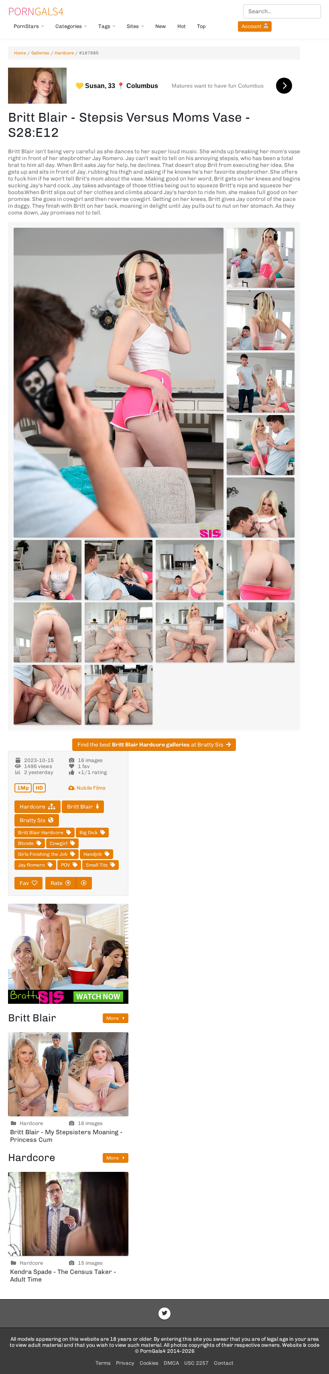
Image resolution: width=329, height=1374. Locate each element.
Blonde (26, 843)
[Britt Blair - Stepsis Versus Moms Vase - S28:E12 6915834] (260, 258)
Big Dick (88, 832)
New (160, 26)
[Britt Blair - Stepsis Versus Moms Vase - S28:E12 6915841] (189, 570)
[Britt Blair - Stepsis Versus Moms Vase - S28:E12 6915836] (260, 383)
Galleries (40, 53)
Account (252, 26)
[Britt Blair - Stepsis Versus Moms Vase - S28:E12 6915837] (260, 445)
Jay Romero (31, 865)
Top (201, 26)
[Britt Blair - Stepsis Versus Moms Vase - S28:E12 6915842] (260, 570)
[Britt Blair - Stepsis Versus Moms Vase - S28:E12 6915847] (47, 695)
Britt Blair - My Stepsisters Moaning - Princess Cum (66, 1135)
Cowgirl (58, 843)
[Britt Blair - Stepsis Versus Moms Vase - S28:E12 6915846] (260, 632)
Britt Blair (80, 806)
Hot (181, 26)
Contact (224, 1363)
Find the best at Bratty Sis (150, 744)
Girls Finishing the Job (42, 854)
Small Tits (97, 865)
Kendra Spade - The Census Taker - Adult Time (63, 1275)
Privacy (125, 1363)
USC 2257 (196, 1363)
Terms (103, 1363)
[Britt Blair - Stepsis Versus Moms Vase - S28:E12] (118, 383)
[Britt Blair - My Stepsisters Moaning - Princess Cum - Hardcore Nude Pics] (68, 1074)
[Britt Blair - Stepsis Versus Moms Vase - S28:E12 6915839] (47, 570)
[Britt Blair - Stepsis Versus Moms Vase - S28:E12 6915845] (189, 632)
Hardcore (64, 53)
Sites (133, 26)
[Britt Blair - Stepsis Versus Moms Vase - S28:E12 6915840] (118, 570)
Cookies (149, 1363)
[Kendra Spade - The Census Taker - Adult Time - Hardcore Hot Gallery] (68, 1214)
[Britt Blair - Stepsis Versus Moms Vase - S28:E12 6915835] (260, 320)
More (113, 1018)
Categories (68, 26)
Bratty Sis (32, 820)
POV (65, 865)
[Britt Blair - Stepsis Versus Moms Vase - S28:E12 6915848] (118, 695)
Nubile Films (91, 788)
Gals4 (35, 11)
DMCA (171, 1363)
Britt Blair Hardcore (40, 832)
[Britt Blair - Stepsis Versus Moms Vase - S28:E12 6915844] (118, 632)
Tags (104, 26)
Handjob (92, 854)
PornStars (26, 26)
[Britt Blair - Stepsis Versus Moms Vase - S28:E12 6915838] (260, 507)
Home (20, 53)
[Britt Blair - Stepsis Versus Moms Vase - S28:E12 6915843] (47, 632)
